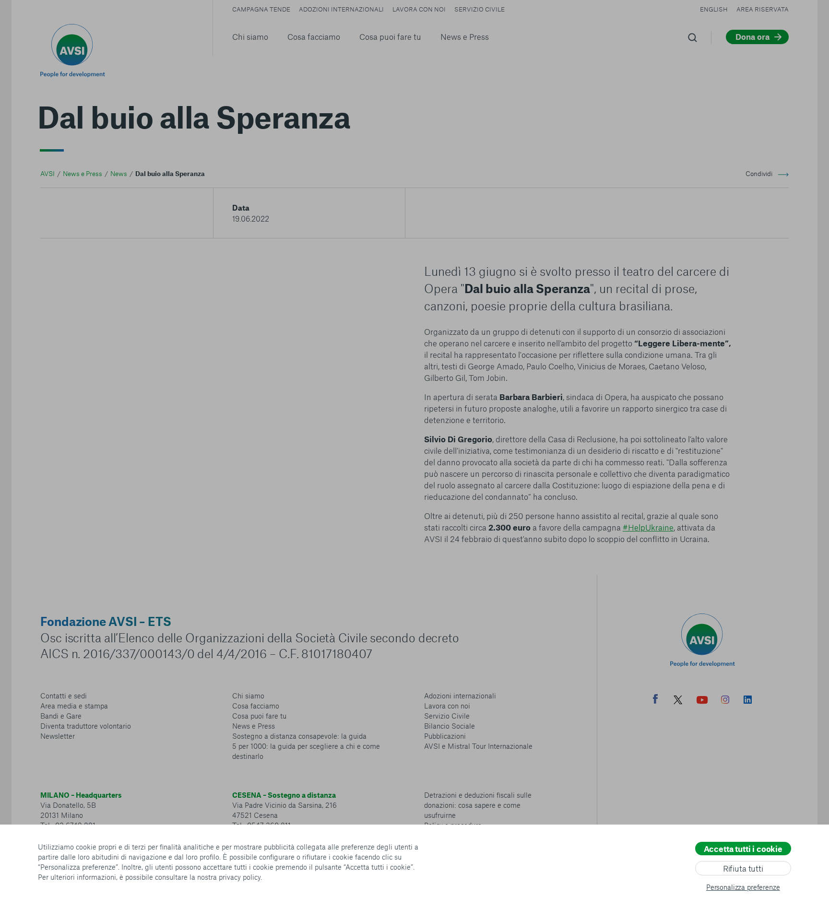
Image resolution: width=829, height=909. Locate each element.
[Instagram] (725, 701)
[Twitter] (678, 701)
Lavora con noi (419, 9)
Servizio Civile (479, 9)
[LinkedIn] (748, 701)
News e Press (464, 36)
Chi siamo (250, 36)
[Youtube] (702, 701)
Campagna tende (261, 9)
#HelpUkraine (648, 527)
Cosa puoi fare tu (390, 36)
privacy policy (240, 877)
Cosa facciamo (313, 36)
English (714, 9)
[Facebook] (655, 700)
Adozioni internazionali (341, 9)
